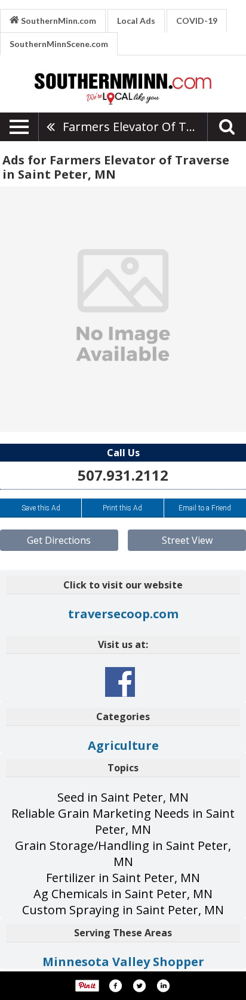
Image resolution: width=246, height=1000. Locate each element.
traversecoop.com (123, 613)
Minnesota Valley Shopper (123, 962)
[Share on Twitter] (139, 985)
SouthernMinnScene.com (59, 44)
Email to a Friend (205, 508)
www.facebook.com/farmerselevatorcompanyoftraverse (120, 682)
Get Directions (59, 540)
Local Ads (136, 20)
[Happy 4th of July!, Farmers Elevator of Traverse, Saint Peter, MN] (123, 309)
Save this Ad (40, 508)
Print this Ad (122, 508)
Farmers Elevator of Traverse (135, 127)
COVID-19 (196, 20)
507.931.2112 (123, 475)
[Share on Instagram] (163, 985)
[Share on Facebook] (115, 985)
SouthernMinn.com (57, 20)
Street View (187, 540)
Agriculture (123, 745)
